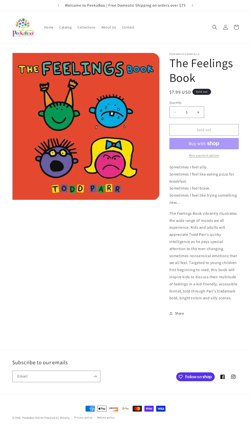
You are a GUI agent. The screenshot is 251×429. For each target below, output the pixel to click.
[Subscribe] (94, 376)
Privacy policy (83, 417)
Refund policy (106, 417)
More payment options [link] (204, 155)
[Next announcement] (192, 5)
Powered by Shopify (57, 417)
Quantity (175, 103)
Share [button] (179, 313)
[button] (214, 27)
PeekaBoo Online (33, 417)
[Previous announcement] (58, 5)
